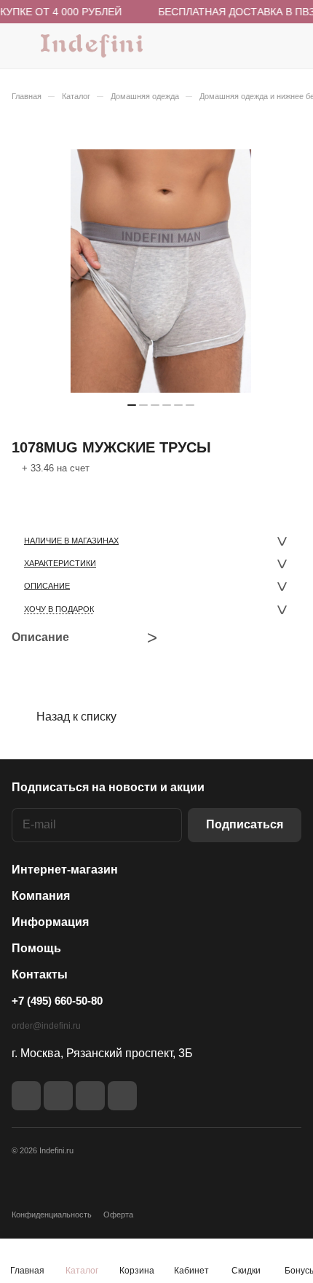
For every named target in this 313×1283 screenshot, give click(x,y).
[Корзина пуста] (290, 46)
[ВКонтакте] (26, 1095)
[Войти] (261, 46)
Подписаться (244, 824)
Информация (50, 922)
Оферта (118, 1214)
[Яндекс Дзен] (90, 1095)
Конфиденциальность (52, 1214)
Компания (41, 896)
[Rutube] (58, 1095)
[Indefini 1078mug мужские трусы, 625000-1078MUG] (161, 271)
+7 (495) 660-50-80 (57, 1000)
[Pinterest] (122, 1095)
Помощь (36, 948)
